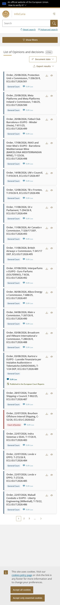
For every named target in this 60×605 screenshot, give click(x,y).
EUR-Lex (13, 379)
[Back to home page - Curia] (5, 13)
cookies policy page (22, 575)
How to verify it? (16, 5)
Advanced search (49, 29)
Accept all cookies (22, 589)
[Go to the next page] (41, 518)
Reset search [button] (29, 29)
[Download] (46, 75)
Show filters (32, 39)
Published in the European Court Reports (27, 384)
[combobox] (43, 59)
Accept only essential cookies (27, 598)
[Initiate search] (54, 23)
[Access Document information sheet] (51, 75)
